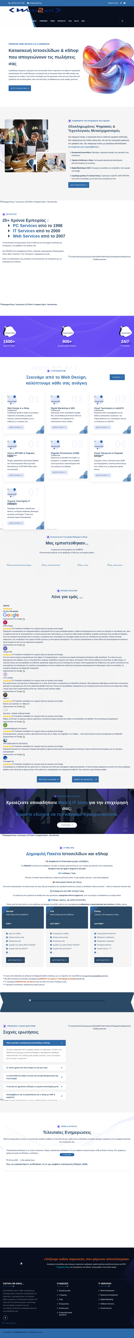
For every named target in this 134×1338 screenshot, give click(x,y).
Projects (62, 21)
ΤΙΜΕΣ (52, 21)
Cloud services (106, 1308)
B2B (83, 21)
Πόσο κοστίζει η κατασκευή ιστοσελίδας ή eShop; (28, 1043)
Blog (76, 21)
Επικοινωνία (63, 1308)
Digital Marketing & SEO (63, 408)
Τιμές (61, 1299)
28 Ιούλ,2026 (13, 1160)
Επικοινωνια (66, 825)
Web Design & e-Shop (18, 408)
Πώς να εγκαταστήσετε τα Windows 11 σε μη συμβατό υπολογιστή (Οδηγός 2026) (46, 1164)
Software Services (107, 1304)
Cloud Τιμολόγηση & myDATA (109, 408)
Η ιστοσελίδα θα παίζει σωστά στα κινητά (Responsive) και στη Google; (32, 1077)
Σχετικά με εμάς (64, 1290)
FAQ (70, 21)
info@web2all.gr (35, 3)
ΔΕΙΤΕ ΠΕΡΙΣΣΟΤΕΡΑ (77, 185)
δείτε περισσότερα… (9, 1323)
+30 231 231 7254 (17, 3)
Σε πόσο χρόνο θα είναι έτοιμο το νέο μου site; (27, 1068)
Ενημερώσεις (64, 1304)
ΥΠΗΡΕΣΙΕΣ (43, 21)
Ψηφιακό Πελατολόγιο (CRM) (65, 453)
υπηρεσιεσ (116, 377)
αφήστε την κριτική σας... (84, 779)
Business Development (109, 1295)
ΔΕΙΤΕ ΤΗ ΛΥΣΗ (14, 427)
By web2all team (28, 1160)
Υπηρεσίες (63, 1295)
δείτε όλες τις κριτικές (47, 779)
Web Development (107, 1290)
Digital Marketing (106, 1299)
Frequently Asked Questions (65, 1314)
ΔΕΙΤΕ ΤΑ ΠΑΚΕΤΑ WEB (19, 88)
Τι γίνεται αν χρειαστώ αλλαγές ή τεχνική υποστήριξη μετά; (32, 1087)
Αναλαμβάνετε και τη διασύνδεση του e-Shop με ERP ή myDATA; (30, 1096)
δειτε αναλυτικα (14, 960)
